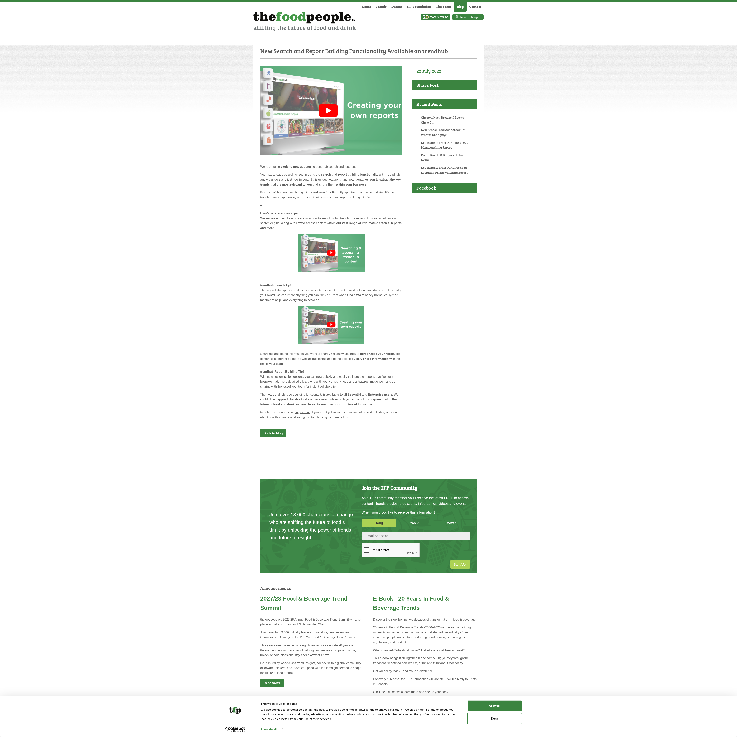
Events (396, 6)
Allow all (494, 705)
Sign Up (392, 447)
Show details (269, 729)
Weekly (415, 522)
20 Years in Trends (435, 17)
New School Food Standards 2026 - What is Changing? (444, 132)
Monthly (452, 522)
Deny (494, 718)
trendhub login (470, 17)
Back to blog (273, 433)
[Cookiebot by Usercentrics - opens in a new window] (235, 729)
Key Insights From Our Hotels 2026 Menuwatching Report (444, 145)
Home (366, 6)
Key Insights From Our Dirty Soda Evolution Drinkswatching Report (444, 170)
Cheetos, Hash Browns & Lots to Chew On (442, 119)
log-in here (302, 412)
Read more (272, 683)
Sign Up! (460, 564)
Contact (475, 6)
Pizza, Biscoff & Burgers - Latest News (442, 157)
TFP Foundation (419, 6)
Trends (381, 6)
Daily (379, 522)
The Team (443, 6)
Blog (460, 6)
